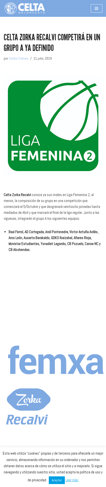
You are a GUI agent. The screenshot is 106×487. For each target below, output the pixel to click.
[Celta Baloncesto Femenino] (25, 8)
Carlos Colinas (18, 58)
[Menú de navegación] (96, 8)
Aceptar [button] (57, 480)
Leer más (72, 480)
